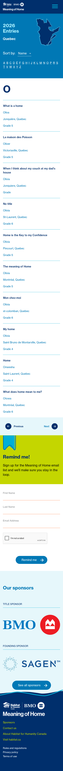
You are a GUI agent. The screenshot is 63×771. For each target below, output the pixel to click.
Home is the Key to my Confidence (25, 235)
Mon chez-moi (12, 298)
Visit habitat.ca (12, 739)
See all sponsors (29, 685)
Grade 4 (8, 349)
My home (9, 329)
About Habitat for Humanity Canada (24, 734)
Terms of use (10, 756)
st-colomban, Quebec (16, 311)
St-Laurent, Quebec (15, 217)
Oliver (6, 143)
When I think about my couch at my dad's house (29, 170)
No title (7, 204)
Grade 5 (8, 125)
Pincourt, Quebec (13, 248)
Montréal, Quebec (14, 279)
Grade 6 (8, 223)
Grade (7, 192)
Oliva (6, 112)
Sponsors (9, 722)
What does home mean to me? (22, 392)
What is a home (13, 106)
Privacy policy (10, 752)
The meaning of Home (17, 266)
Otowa (7, 398)
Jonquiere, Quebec (14, 185)
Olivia (6, 179)
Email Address (11, 520)
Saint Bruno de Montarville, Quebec (24, 342)
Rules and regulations (15, 748)
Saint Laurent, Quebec (16, 373)
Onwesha (9, 367)
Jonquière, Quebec (14, 119)
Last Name (9, 506)
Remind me (30, 560)
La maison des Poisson (17, 137)
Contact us (9, 728)
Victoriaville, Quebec (15, 150)
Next (46, 426)
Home (7, 360)
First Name (9, 492)
